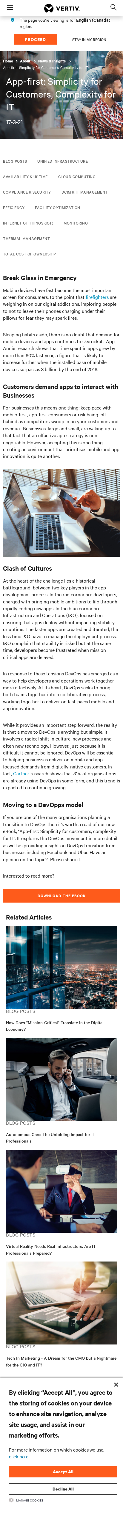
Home (8, 61)
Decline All (63, 1489)
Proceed (35, 39)
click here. (19, 1456)
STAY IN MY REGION (89, 39)
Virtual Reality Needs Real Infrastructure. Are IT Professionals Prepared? (51, 1249)
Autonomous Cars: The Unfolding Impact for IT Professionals (50, 1137)
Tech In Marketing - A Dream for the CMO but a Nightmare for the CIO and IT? (61, 1361)
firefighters (97, 297)
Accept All (63, 1471)
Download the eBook (62, 895)
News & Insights (52, 61)
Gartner (21, 773)
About (25, 61)
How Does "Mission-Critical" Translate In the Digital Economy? (55, 1025)
